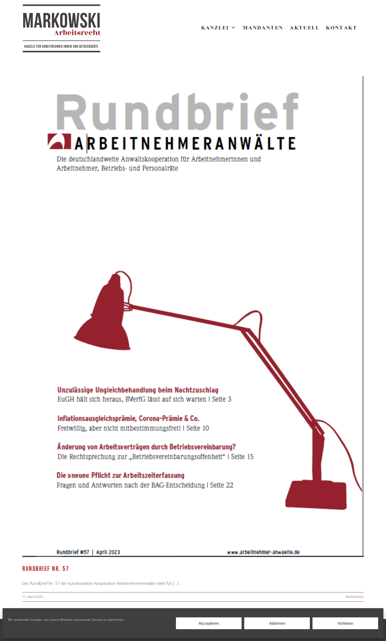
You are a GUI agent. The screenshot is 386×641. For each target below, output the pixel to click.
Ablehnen (277, 623)
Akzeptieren (209, 623)
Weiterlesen (355, 596)
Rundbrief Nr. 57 (45, 569)
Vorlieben (345, 623)
